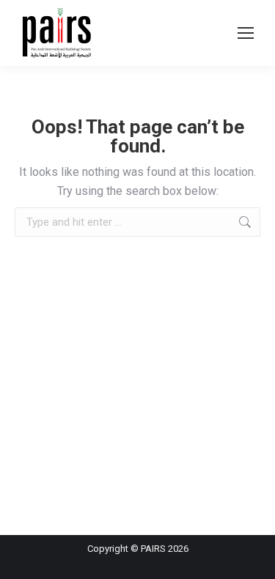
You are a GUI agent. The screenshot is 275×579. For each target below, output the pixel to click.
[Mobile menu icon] (245, 33)
